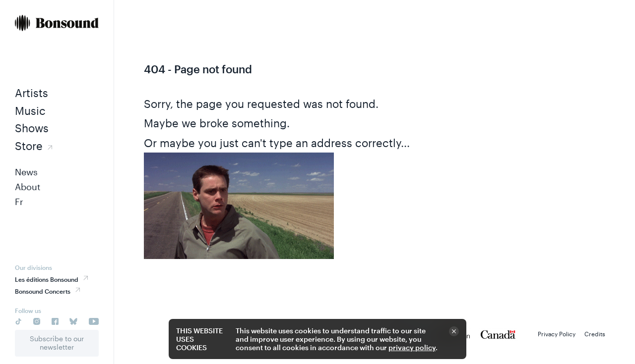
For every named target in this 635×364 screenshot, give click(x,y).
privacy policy (412, 347)
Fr (19, 201)
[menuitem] (57, 24)
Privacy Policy (556, 333)
